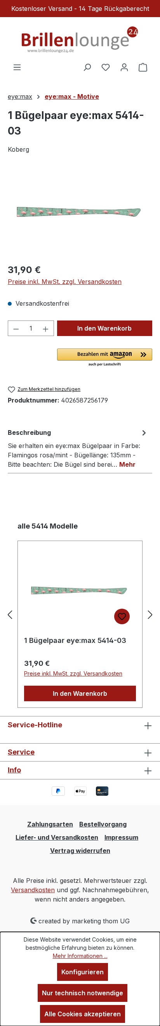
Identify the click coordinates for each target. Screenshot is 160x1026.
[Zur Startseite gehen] (80, 39)
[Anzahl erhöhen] (46, 328)
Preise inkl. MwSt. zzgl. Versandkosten (65, 281)
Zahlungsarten (50, 824)
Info (14, 770)
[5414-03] (80, 213)
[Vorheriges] (10, 614)
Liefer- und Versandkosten (57, 837)
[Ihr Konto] (124, 67)
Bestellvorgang (103, 824)
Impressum (121, 837)
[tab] (78, 448)
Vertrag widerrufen (80, 850)
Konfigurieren (82, 972)
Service (21, 752)
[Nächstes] (150, 614)
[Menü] (17, 67)
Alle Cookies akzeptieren (82, 1014)
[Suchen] (87, 67)
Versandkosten (33, 890)
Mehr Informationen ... (80, 955)
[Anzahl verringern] (16, 328)
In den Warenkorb (104, 328)
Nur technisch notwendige (82, 993)
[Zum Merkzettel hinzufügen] (122, 616)
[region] (80, 213)
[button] (104, 357)
